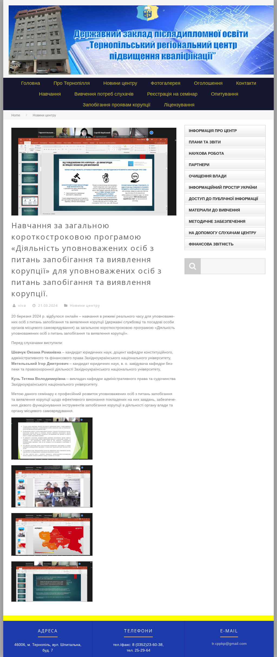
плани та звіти (205, 142)
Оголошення (208, 83)
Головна (30, 83)
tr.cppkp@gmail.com (229, 643)
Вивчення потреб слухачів (104, 94)
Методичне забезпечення (217, 221)
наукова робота (206, 153)
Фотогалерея (165, 83)
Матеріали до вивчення (214, 210)
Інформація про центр (213, 131)
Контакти (246, 83)
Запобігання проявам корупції (116, 104)
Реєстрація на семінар (172, 94)
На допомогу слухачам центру (222, 233)
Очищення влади (207, 176)
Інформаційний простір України (223, 187)
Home (15, 115)
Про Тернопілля (72, 83)
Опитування (224, 94)
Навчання (50, 94)
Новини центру (120, 83)
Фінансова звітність (211, 244)
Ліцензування (179, 104)
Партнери (199, 165)
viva (22, 305)
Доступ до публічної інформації (223, 199)
